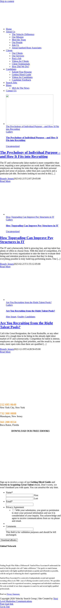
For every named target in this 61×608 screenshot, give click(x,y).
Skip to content (7, 1)
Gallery (9, 132)
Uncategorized (13, 146)
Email (9, 501)
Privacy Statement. (13, 594)
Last (36, 498)
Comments (11, 526)
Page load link (6, 604)
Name (9, 492)
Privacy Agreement (15, 507)
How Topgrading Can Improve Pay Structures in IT (30, 217)
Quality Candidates (26, 316)
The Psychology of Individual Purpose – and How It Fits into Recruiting (30, 154)
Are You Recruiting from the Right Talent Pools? (29, 302)
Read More (5, 181)
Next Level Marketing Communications (29, 599)
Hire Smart (11, 316)
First (36, 495)
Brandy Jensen (7, 178)
